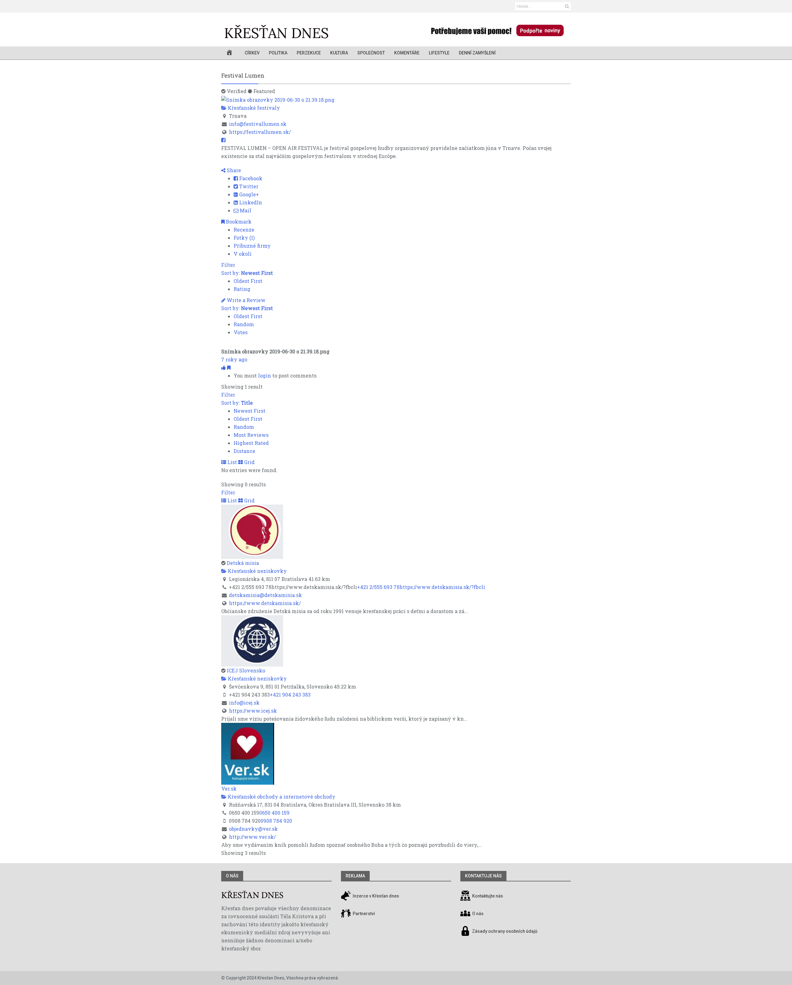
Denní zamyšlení (477, 52)
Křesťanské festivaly (253, 107)
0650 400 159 (274, 812)
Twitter (248, 186)
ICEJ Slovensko (246, 670)
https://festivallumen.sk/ (260, 132)
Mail (245, 210)
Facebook (250, 178)
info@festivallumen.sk (257, 124)
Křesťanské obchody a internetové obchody (280, 796)
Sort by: (247, 273)
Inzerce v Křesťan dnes (375, 895)
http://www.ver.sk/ (252, 837)
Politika (278, 52)
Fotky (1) (244, 237)
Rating (242, 289)
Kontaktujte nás (487, 895)
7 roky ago (234, 359)
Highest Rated (251, 443)
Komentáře (407, 52)
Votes (241, 332)
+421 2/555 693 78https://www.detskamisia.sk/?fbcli (421, 587)
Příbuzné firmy (252, 245)
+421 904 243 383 (290, 694)
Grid (249, 462)
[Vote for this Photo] (224, 367)
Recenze (244, 229)
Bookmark (238, 221)
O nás (232, 875)
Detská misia (243, 563)
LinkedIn (250, 202)
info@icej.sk (244, 702)
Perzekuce (309, 52)
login (264, 375)
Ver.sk (229, 788)
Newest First (249, 410)
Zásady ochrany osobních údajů (504, 931)
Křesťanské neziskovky (256, 571)
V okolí (243, 253)
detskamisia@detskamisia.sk (265, 595)
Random (244, 324)
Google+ (248, 194)
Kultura (339, 52)
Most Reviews (251, 435)
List (231, 462)
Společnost (371, 52)
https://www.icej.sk (253, 710)
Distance (244, 451)
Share (233, 170)
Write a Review (245, 300)
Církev (252, 52)
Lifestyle (439, 52)
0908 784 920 (276, 820)
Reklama (355, 875)
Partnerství (363, 913)
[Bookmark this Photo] (228, 367)
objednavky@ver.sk (253, 828)
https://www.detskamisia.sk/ (265, 603)
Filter (228, 265)
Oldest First (248, 281)
